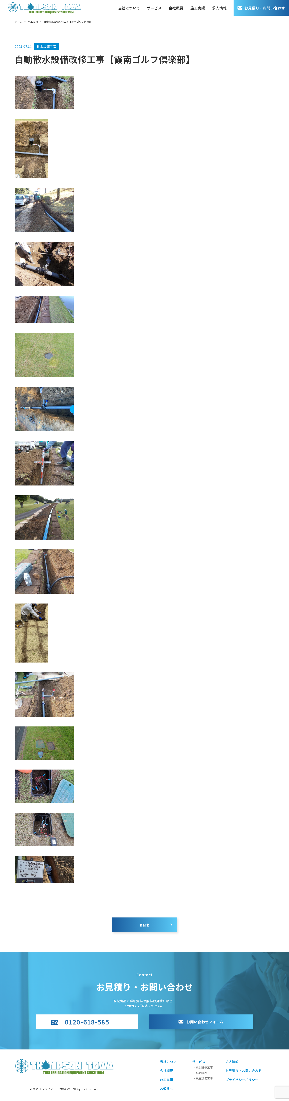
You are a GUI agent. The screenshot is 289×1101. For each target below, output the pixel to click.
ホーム (18, 21)
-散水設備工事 (203, 1067)
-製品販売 (200, 1073)
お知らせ (166, 1088)
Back (144, 924)
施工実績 (197, 7)
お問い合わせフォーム (204, 1021)
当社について (129, 7)
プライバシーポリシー (242, 1079)
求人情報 (219, 7)
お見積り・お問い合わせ (264, 7)
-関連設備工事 (203, 1078)
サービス (154, 7)
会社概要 (176, 7)
